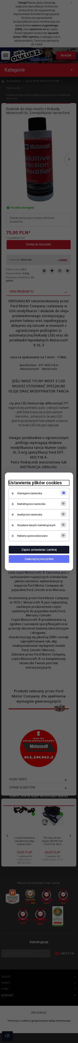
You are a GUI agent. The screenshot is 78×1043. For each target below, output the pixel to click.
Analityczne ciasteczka (29, 514)
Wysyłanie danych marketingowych (36, 525)
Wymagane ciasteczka (29, 493)
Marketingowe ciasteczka (31, 504)
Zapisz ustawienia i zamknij (39, 549)
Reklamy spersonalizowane (32, 535)
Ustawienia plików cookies (35, 482)
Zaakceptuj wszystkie (39, 559)
